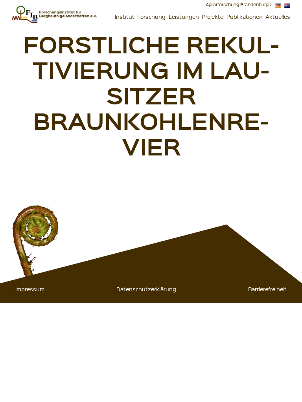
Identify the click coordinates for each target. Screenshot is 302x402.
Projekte (212, 16)
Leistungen (184, 16)
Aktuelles (277, 16)
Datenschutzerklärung (146, 288)
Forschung (151, 16)
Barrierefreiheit (267, 288)
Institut (124, 16)
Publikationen (244, 16)
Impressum (29, 288)
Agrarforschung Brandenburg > (239, 4)
